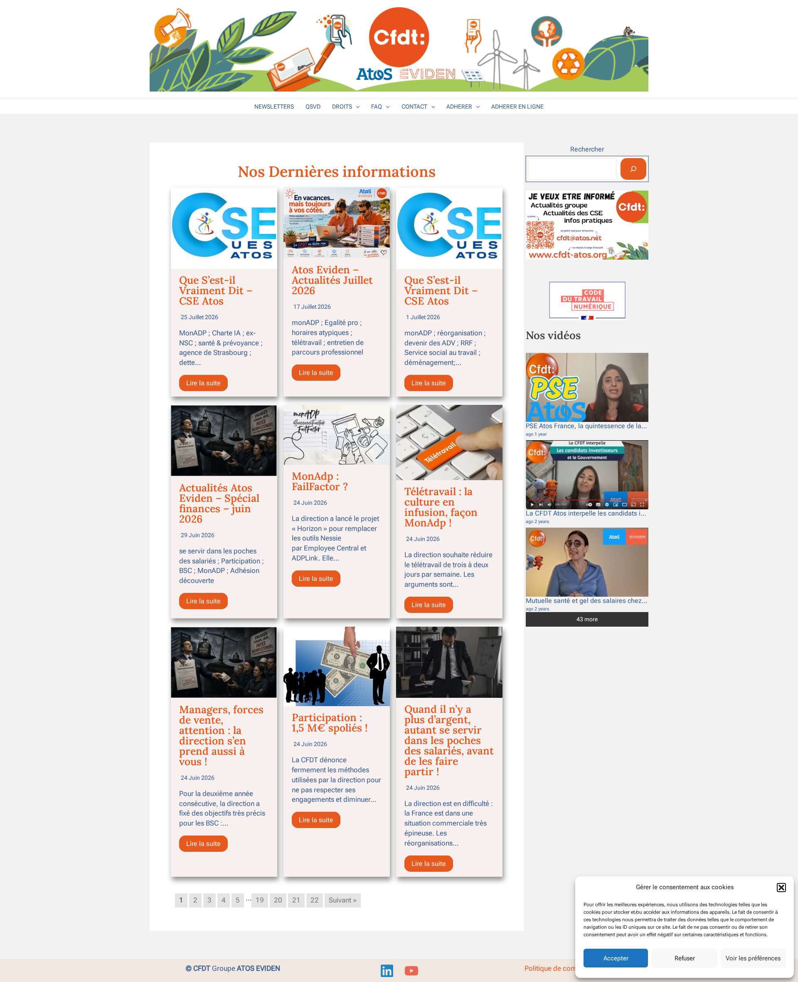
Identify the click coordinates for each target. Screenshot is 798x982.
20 (278, 900)
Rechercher (587, 149)
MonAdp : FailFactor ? (320, 481)
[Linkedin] (387, 971)
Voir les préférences (753, 958)
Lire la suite (203, 383)
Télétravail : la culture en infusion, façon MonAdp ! (441, 507)
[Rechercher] (633, 169)
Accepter (615, 958)
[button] (781, 887)
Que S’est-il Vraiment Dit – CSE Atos (215, 290)
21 (296, 900)
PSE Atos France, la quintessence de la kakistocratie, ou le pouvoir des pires (638, 426)
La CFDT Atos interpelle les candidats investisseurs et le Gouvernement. (632, 513)
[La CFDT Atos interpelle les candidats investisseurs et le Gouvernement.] (587, 474)
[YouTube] (411, 971)
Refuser (685, 958)
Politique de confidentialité (565, 968)
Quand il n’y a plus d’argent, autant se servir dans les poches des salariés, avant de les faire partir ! (449, 740)
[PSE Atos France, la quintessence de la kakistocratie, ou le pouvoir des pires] (587, 387)
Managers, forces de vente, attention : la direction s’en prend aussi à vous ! (221, 735)
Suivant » (343, 900)
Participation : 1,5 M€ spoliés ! (330, 722)
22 (314, 900)
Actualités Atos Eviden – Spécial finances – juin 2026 (219, 503)
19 (260, 900)
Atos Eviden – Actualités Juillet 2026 (332, 280)
